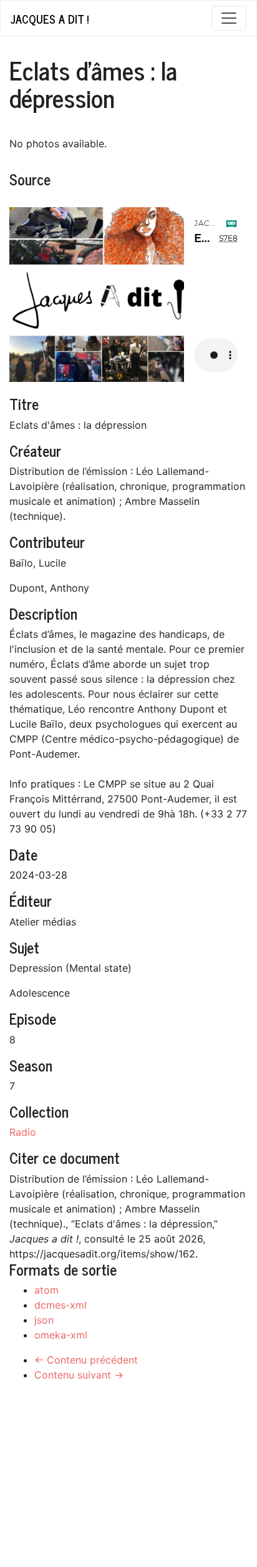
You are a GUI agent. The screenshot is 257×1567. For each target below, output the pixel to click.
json (44, 1320)
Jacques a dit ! (50, 18)
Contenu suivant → (79, 1375)
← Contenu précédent (86, 1360)
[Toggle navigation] (228, 18)
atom (46, 1290)
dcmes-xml (60, 1305)
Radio (22, 1132)
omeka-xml (60, 1335)
